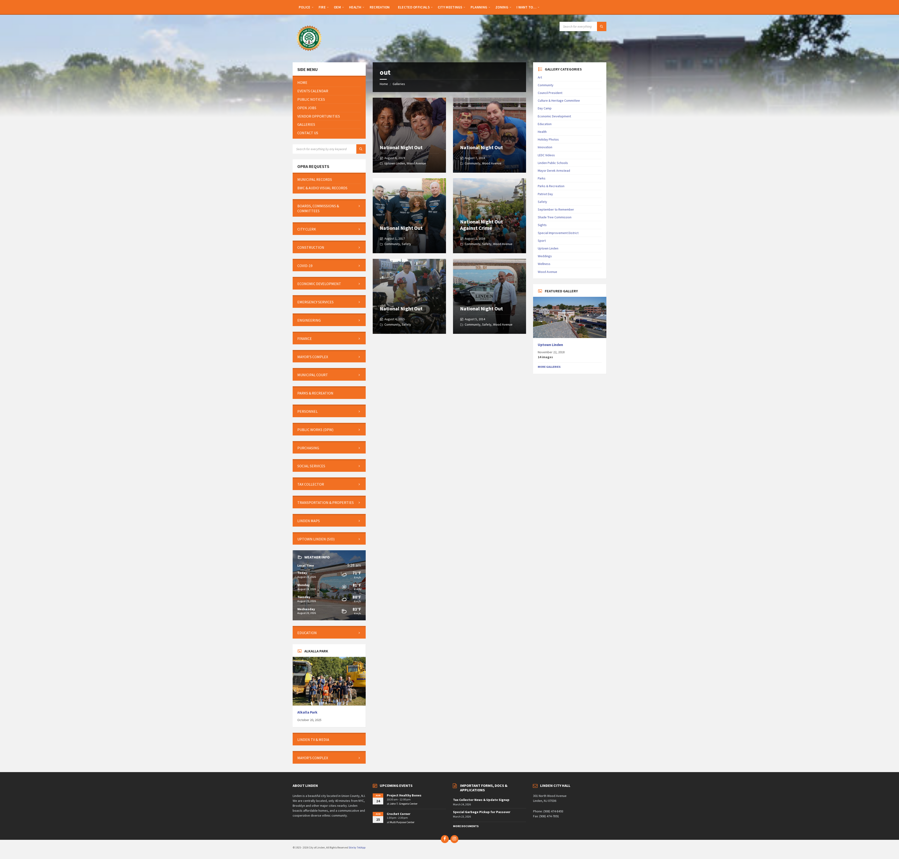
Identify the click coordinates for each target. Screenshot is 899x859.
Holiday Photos (548, 139)
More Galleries (549, 366)
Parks (541, 178)
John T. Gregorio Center (403, 803)
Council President (550, 93)
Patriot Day (545, 194)
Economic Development (554, 116)
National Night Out (401, 147)
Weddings (545, 256)
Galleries (399, 84)
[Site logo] (309, 53)
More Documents (466, 826)
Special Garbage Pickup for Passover (481, 812)
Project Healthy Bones (404, 795)
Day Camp (545, 108)
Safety (406, 244)
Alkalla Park (307, 712)
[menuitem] (304, 7)
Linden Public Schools (553, 163)
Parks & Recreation (551, 186)
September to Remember (556, 209)
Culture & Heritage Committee (559, 100)
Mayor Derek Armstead (554, 170)
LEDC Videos (546, 155)
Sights (542, 225)
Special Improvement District (558, 233)
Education (545, 124)
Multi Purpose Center (402, 822)
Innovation (545, 147)
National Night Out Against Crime (481, 224)
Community (472, 163)
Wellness (544, 264)
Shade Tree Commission (554, 217)
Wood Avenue (416, 163)
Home (384, 84)
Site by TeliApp (357, 847)
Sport (542, 240)
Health (542, 132)
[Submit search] (601, 26)
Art (540, 77)
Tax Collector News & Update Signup (481, 800)
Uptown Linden (394, 163)
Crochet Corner (398, 814)
